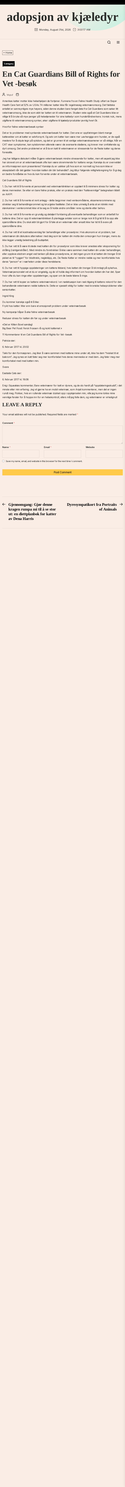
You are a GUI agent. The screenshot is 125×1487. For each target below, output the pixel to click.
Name (6, 447)
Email (47, 447)
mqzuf (10, 95)
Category (8, 63)
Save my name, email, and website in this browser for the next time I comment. (44, 461)
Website (90, 447)
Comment (8, 423)
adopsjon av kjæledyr (62, 16)
